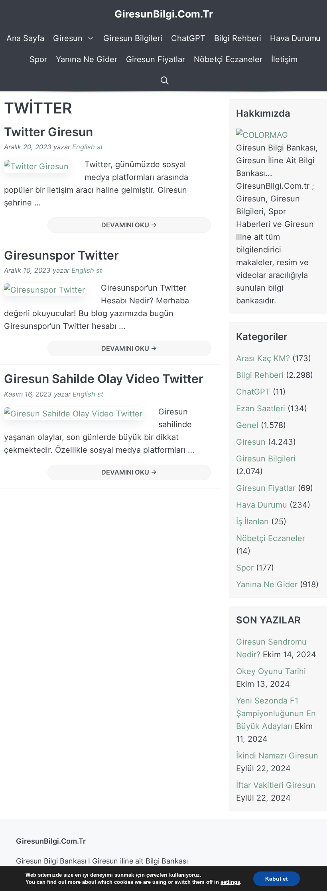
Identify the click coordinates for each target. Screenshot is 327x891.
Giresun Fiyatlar (155, 59)
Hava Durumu (295, 38)
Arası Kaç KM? (263, 358)
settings (230, 882)
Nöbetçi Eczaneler (228, 59)
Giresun (68, 38)
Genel (247, 425)
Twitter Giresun (48, 132)
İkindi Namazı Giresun (277, 755)
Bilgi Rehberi (237, 38)
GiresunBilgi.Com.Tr (163, 14)
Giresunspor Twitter (61, 255)
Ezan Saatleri (260, 408)
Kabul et (276, 878)
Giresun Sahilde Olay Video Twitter (103, 378)
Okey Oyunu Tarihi (271, 671)
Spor (38, 59)
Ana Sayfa (25, 38)
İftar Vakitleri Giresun (275, 785)
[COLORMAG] (262, 135)
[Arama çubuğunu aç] (163, 80)
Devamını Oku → (129, 225)
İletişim (284, 59)
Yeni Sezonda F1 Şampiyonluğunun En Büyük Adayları (276, 713)
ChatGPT (188, 38)
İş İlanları (252, 521)
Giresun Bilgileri (132, 38)
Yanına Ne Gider (86, 59)
